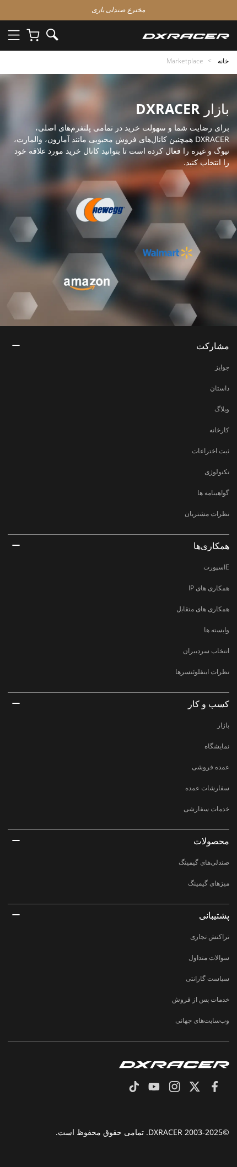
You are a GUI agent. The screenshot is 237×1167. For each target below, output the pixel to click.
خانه (222, 61)
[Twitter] (199, 1087)
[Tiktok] (138, 1087)
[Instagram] (179, 1087)
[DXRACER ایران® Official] (147, 35)
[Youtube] (158, 1087)
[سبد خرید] (33, 35)
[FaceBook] (219, 1087)
